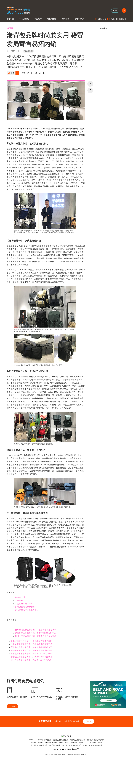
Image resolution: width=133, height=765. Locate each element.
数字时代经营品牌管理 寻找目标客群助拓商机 (35, 630)
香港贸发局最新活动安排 (26, 607)
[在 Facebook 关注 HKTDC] (63, 749)
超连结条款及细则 (54, 745)
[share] (90, 84)
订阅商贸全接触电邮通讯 (77, 740)
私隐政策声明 (43, 745)
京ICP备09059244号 (75, 745)
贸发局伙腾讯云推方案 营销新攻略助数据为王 (31, 647)
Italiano (61, 742)
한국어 (94, 742)
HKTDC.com (32, 740)
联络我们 (48, 740)
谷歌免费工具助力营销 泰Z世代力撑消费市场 (35, 633)
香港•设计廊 (20, 597)
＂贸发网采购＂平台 (24, 604)
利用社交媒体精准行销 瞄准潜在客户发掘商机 (35, 636)
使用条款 (34, 745)
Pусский (81, 742)
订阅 (13, 706)
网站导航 (64, 745)
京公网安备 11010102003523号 (92, 745)
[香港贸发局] (66, 736)
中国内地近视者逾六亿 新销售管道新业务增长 (31, 650)
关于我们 (40, 740)
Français (54, 742)
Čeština (33, 742)
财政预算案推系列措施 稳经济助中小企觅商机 (31, 654)
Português (74, 742)
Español (47, 742)
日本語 (100, 742)
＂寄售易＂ (20, 600)
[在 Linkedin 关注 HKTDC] (68, 749)
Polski (67, 742)
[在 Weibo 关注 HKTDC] (70, 749)
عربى (88, 742)
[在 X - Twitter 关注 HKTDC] (65, 749)
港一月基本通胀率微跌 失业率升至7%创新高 (31, 660)
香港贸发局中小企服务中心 (27, 610)
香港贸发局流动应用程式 (60, 740)
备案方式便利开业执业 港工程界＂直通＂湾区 (31, 641)
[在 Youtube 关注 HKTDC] (75, 749)
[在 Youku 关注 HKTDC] (78, 749)
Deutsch (40, 742)
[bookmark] (90, 90)
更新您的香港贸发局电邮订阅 (95, 740)
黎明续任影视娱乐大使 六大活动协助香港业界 (31, 657)
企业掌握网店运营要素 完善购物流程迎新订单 (31, 644)
